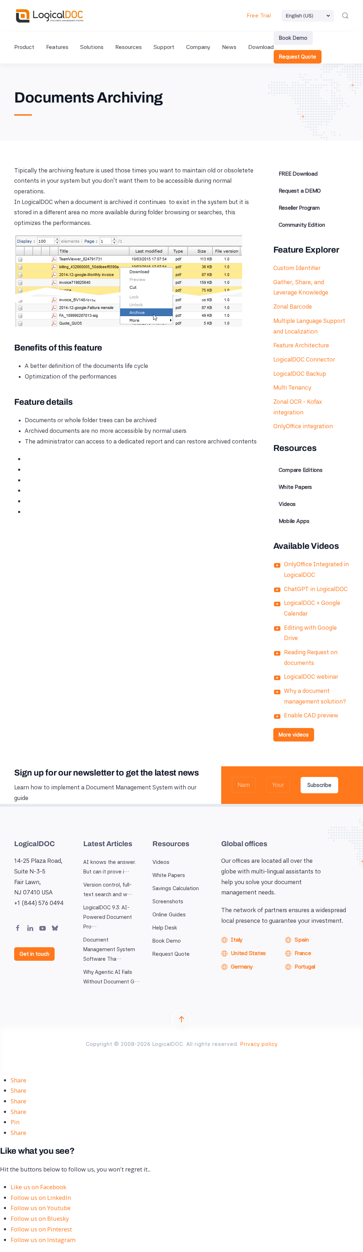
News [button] (229, 47)
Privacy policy (259, 1044)
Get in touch (34, 954)
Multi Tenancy (292, 387)
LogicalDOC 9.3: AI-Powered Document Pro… (107, 917)
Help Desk (164, 928)
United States (248, 953)
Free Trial (259, 15)
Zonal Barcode (292, 306)
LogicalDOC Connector (304, 359)
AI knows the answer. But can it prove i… (109, 867)
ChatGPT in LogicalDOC (316, 588)
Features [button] (57, 47)
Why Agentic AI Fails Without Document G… (111, 977)
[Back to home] (49, 15)
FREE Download (298, 173)
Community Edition (302, 224)
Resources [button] (128, 47)
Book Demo (293, 38)
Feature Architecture (301, 345)
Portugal (305, 966)
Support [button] (163, 47)
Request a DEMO (300, 190)
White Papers (295, 487)
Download (261, 47)
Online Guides (169, 914)
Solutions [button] (92, 47)
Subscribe (319, 785)
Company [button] (198, 47)
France (303, 953)
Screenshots (167, 901)
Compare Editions (301, 470)
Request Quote (297, 57)
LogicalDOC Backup (299, 373)
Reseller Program (299, 207)
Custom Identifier (296, 267)
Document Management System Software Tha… (109, 949)
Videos (287, 504)
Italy (236, 939)
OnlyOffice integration (303, 426)
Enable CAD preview (311, 715)
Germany (241, 966)
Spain (302, 939)
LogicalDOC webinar (311, 676)
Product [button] (24, 47)
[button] (345, 15)
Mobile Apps (294, 521)
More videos (294, 735)
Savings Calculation (175, 888)
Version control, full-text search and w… (108, 890)
